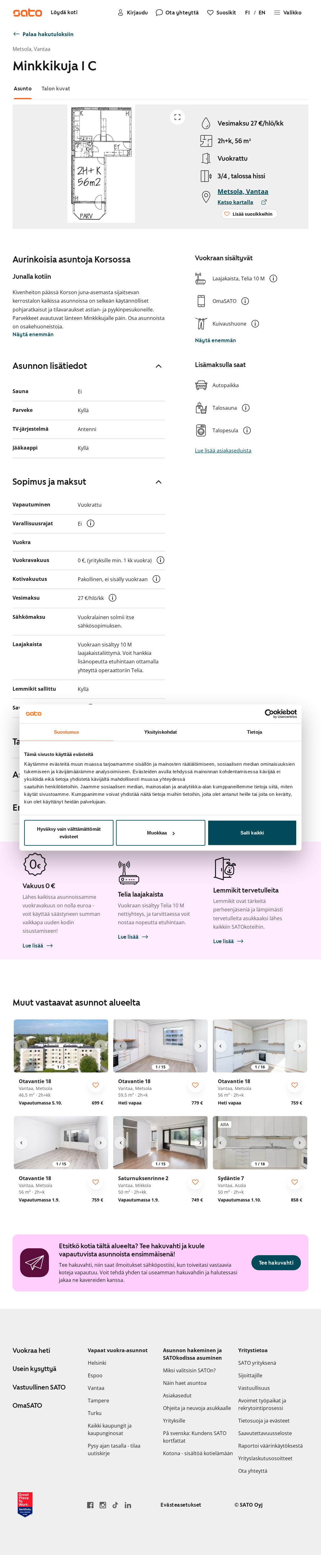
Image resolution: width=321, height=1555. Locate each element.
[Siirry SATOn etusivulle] (27, 13)
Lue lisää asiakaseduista (223, 450)
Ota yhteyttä (252, 1470)
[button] (273, 278)
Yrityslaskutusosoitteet (265, 1458)
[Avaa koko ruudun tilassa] (177, 117)
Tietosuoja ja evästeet (264, 1420)
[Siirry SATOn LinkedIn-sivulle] (128, 1505)
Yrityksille (174, 1420)
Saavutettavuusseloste (265, 1433)
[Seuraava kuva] (100, 1046)
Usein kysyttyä (34, 1369)
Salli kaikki (252, 832)
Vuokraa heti (31, 1350)
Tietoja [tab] (254, 731)
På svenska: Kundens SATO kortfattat (194, 1437)
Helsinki (97, 1362)
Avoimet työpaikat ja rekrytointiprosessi (262, 1404)
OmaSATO (27, 1405)
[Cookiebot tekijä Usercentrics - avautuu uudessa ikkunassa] (269, 713)
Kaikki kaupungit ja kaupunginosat (110, 1429)
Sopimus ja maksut (49, 482)
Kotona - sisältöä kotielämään (198, 1453)
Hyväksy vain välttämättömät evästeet (69, 832)
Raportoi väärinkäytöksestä (270, 1445)
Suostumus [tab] (66, 731)
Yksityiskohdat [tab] (160, 731)
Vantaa (96, 1388)
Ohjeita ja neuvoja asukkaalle (197, 1408)
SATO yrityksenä (257, 1362)
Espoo (95, 1375)
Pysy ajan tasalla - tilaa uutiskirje (114, 1449)
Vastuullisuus (254, 1388)
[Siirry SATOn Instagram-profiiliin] (103, 1505)
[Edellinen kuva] (21, 1046)
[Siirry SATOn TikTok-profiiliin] (115, 1505)
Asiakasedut (177, 1395)
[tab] (23, 88)
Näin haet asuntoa (185, 1383)
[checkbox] (95, 1085)
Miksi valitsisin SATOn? (189, 1370)
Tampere (98, 1400)
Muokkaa (157, 832)
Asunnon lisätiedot (50, 366)
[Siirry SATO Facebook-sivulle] (90, 1505)
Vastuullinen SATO (39, 1387)
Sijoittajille (250, 1375)
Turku (95, 1413)
